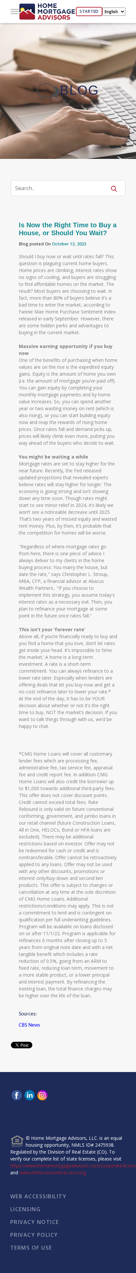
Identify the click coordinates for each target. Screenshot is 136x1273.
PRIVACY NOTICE (34, 1222)
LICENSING (25, 1209)
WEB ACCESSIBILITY (38, 1196)
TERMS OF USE (31, 1247)
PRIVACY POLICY (34, 1234)
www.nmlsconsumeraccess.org (52, 1172)
